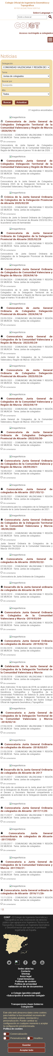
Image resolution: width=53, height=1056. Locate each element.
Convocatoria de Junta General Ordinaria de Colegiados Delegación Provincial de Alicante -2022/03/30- (26, 435)
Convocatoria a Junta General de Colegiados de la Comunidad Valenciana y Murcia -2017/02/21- (26, 865)
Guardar (26, 1045)
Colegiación (27, 1006)
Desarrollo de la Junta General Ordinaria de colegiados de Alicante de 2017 (26, 771)
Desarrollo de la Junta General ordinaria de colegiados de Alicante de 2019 (26, 588)
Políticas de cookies (25, 981)
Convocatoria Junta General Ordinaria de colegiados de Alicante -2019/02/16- (26, 642)
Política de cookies (13, 1029)
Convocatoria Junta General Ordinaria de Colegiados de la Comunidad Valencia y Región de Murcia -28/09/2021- (26, 463)
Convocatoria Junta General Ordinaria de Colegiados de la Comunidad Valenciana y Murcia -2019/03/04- (26, 615)
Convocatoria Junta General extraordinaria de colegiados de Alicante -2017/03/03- (26, 836)
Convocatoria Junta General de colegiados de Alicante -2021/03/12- (26, 491)
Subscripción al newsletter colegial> (26, 995)
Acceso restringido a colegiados (36, 33)
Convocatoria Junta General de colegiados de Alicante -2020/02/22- (26, 560)
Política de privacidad (26, 984)
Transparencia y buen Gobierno (27, 1004)
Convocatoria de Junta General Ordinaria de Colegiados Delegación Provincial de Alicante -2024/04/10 (26, 311)
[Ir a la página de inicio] (26, 29)
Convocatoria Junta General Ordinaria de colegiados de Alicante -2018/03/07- (26, 746)
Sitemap (25, 974)
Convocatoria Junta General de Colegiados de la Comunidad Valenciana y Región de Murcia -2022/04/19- (26, 401)
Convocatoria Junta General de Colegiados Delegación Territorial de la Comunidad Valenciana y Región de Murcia (26, 163)
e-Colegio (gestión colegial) (25, 993)
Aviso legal (25, 976)
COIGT (7, 917)
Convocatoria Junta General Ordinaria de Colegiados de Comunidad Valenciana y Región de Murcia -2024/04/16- (26, 272)
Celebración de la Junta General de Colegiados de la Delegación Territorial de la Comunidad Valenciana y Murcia (26, 669)
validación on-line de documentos (25, 986)
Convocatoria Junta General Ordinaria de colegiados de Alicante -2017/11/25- (26, 809)
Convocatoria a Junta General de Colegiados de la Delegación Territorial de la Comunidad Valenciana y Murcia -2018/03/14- (26, 717)
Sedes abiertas (26, 968)
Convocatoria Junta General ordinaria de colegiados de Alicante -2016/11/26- (26, 892)
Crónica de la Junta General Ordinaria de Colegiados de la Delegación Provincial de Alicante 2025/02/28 (26, 200)
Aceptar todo (26, 1050)
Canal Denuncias (25, 979)
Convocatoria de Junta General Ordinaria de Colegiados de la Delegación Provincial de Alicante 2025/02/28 (26, 236)
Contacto (25, 971)
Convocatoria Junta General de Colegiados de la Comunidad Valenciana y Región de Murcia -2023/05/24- (26, 339)
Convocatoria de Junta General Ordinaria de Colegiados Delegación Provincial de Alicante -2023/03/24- (26, 373)
